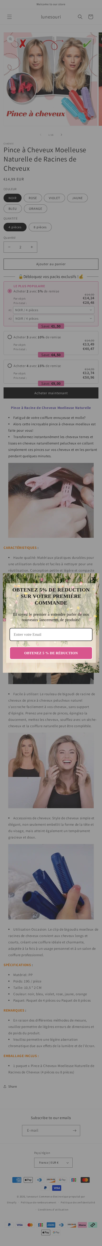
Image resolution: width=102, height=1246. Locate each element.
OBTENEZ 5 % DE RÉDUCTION (51, 653)
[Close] (93, 579)
